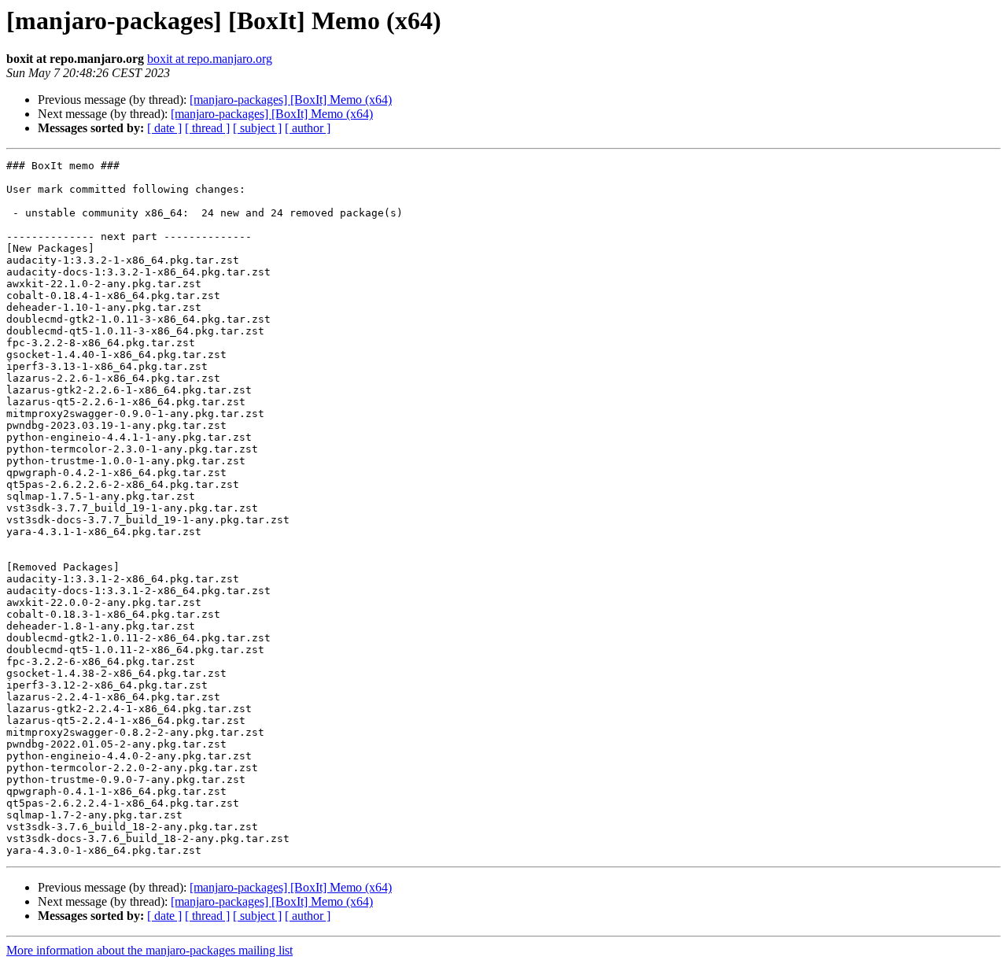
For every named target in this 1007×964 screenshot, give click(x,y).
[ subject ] (257, 128)
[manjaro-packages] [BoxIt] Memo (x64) (291, 99)
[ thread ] (207, 128)
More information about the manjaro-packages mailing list (149, 950)
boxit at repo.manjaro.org (209, 58)
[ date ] (164, 128)
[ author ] (307, 128)
